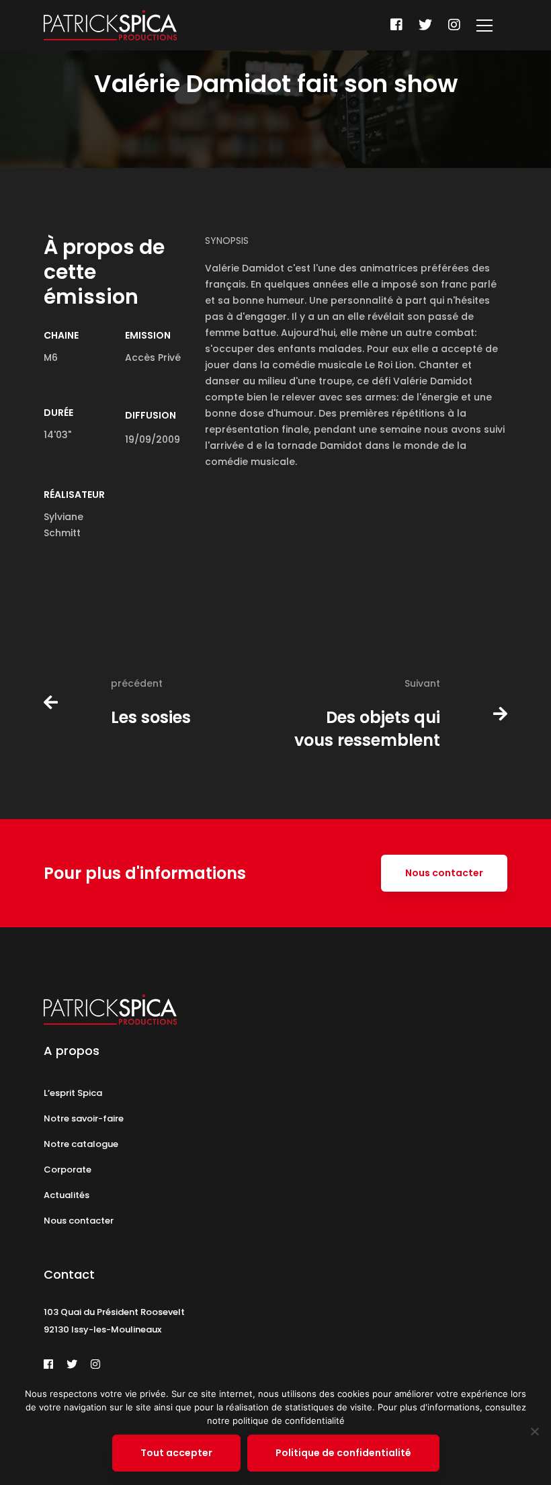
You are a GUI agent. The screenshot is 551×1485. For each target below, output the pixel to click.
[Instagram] (454, 25)
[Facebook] (396, 25)
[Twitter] (425, 25)
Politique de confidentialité (343, 1452)
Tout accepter (176, 1452)
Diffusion (150, 415)
